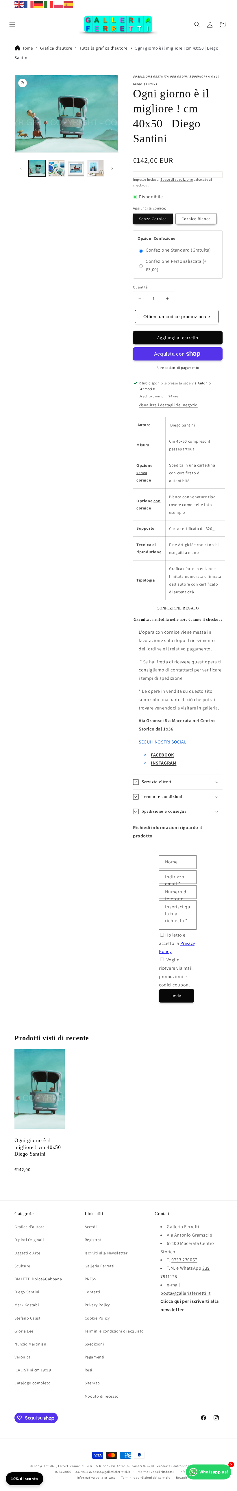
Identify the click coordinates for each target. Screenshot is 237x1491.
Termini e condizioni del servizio (145, 1477)
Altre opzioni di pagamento (178, 367)
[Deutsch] (39, 4)
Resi (88, 1370)
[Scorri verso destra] (112, 168)
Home (27, 48)
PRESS (90, 1278)
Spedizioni (94, 1344)
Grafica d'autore (56, 48)
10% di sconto (24, 1478)
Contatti (92, 1291)
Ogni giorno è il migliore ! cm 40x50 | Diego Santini (39, 1147)
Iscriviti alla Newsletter (106, 1253)
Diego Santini (26, 1291)
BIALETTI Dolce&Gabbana (38, 1278)
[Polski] (59, 4)
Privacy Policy (97, 1304)
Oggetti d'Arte (27, 1253)
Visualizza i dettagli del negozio (168, 404)
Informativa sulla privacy (96, 1477)
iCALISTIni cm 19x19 (32, 1370)
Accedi (91, 1226)
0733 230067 (184, 1260)
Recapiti (182, 1477)
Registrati (94, 1239)
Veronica (22, 1357)
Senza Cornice (153, 218)
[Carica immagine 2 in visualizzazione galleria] (56, 168)
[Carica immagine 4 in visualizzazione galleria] (95, 168)
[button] (12, 24)
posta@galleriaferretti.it (185, 1293)
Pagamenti (94, 1357)
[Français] (29, 4)
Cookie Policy (97, 1318)
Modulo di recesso (102, 1396)
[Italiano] (49, 4)
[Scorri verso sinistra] (20, 168)
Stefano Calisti (28, 1318)
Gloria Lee (24, 1331)
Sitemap (92, 1383)
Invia (176, 996)
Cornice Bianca (196, 218)
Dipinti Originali (29, 1239)
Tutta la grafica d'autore (103, 48)
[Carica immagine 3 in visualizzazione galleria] (76, 168)
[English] (19, 4)
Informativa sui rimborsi (155, 1472)
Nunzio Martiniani (30, 1344)
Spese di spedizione (176, 179)
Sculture (22, 1266)
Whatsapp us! (213, 1472)
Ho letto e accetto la (177, 943)
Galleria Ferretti (99, 1266)
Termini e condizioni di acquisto (114, 1331)
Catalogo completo (32, 1383)
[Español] (68, 4)
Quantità (140, 287)
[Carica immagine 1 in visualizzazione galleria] (37, 168)
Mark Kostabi (26, 1304)
